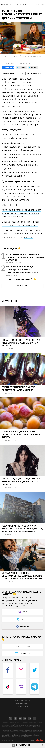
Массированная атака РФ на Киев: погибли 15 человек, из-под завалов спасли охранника (22, 528)
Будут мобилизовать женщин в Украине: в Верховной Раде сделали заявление (25, 257)
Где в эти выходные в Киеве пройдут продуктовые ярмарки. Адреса (21, 434)
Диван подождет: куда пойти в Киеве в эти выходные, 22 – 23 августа (21, 481)
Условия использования (22, 700)
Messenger (24, 627)
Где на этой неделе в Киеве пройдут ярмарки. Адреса (18, 388)
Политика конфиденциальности (22, 713)
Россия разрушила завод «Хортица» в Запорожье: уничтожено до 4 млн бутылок (22, 270)
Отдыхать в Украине (24, 4)
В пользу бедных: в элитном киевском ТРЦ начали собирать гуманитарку (22, 223)
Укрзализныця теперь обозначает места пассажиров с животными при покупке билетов (22, 575)
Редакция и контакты (22, 703)
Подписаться (24, 653)
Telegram (28, 236)
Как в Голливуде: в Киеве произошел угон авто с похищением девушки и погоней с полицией (21, 213)
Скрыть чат (22, 286)
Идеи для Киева (7, 4)
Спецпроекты (23, 710)
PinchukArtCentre (26, 78)
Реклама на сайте (22, 706)
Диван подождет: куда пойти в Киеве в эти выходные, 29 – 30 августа (21, 342)
